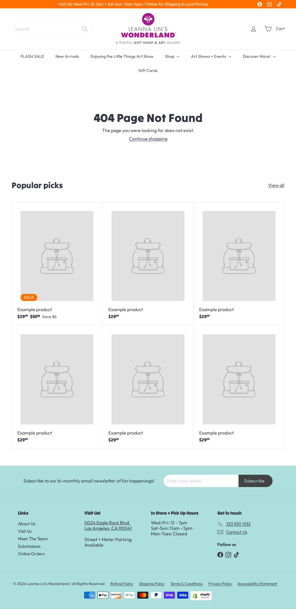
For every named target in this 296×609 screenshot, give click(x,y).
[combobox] (52, 29)
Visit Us (25, 531)
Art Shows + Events (209, 56)
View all (276, 185)
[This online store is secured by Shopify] (201, 595)
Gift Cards (148, 70)
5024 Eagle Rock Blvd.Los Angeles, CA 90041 (108, 525)
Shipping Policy (151, 583)
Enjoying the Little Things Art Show (121, 56)
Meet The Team (33, 538)
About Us (26, 523)
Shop (170, 56)
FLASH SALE (32, 56)
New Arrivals (67, 56)
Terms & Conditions (186, 583)
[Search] (85, 29)
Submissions (29, 546)
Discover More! (257, 56)
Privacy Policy (220, 583)
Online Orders (31, 553)
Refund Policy (121, 583)
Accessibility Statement (257, 583)
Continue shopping (148, 139)
